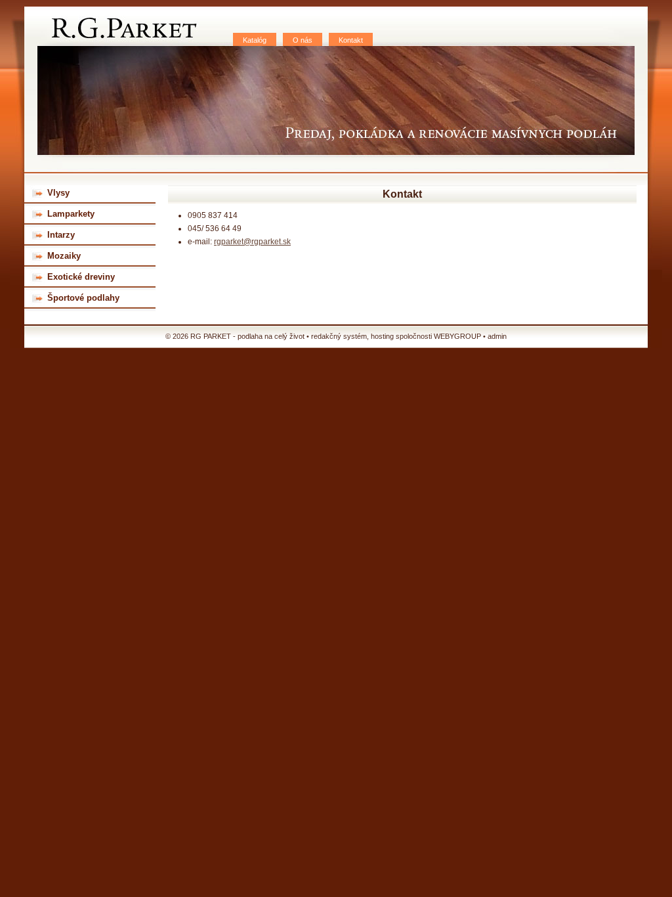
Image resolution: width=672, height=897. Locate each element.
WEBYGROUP (457, 336)
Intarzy (61, 235)
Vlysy (58, 193)
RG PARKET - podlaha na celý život (121, 26)
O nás (302, 40)
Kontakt (351, 40)
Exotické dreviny (81, 277)
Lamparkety (70, 214)
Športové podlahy (83, 298)
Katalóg (254, 40)
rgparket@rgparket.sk (252, 241)
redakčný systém (339, 336)
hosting (382, 336)
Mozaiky (64, 256)
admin (497, 336)
